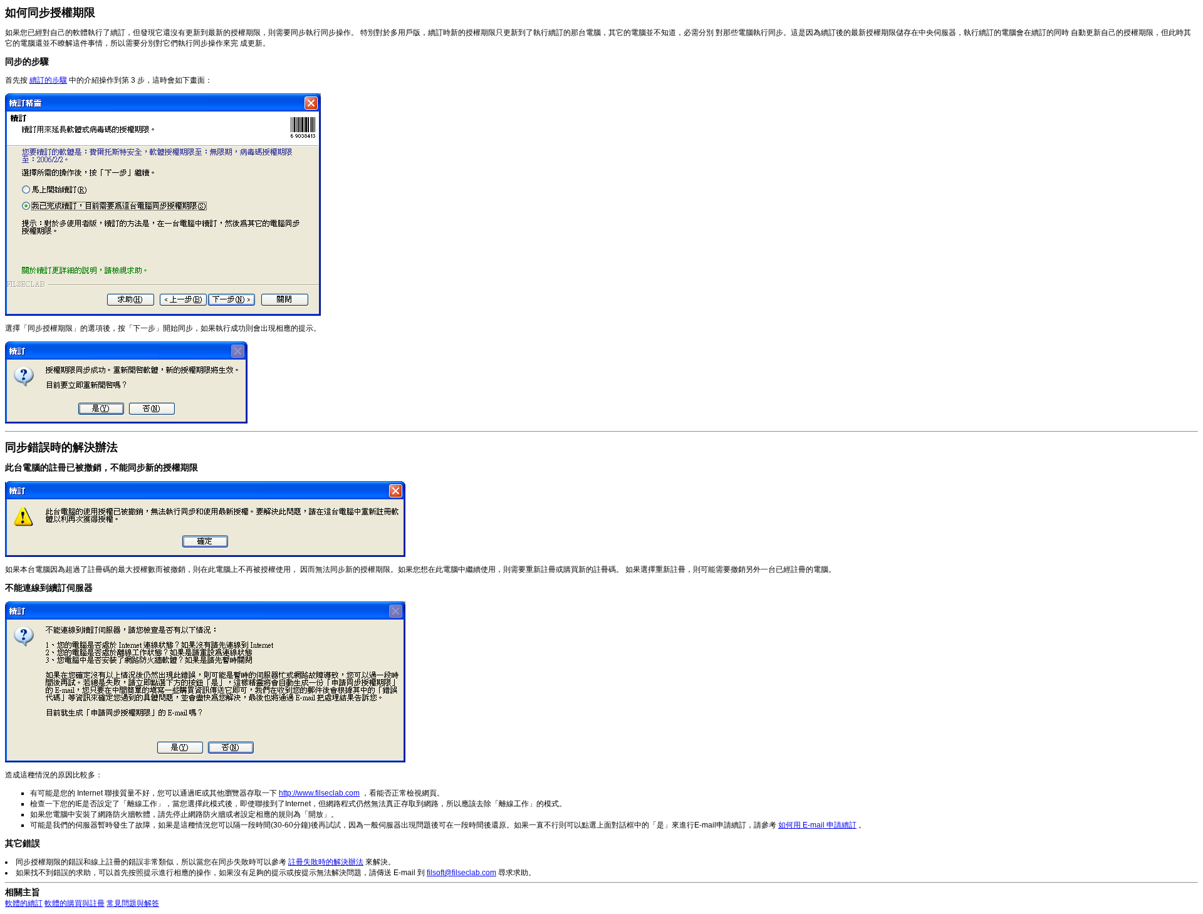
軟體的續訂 (24, 903)
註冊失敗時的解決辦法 (325, 862)
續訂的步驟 (48, 80)
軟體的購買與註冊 (74, 903)
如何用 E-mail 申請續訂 (817, 825)
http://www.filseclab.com (319, 793)
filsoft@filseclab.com (461, 872)
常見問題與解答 (133, 903)
